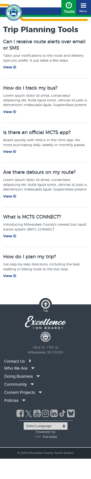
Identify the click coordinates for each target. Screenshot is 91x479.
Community (15, 385)
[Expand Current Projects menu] (40, 392)
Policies (11, 401)
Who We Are (16, 368)
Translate (50, 437)
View (8, 67)
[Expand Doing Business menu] (38, 376)
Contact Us (15, 361)
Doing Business (18, 376)
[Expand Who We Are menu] (33, 368)
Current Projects (19, 393)
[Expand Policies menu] (23, 400)
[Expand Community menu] (32, 384)
